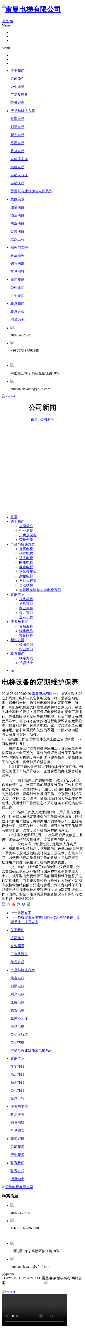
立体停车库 (19, 159)
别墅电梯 (17, 127)
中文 (5, 21)
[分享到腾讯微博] (18, 904)
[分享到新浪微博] (13, 904)
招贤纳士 (17, 319)
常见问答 (17, 271)
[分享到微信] (29, 904)
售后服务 (17, 255)
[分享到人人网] (24, 904)
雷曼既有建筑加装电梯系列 (31, 191)
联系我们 (17, 303)
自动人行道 (19, 175)
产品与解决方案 (22, 111)
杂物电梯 (17, 167)
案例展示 (17, 199)
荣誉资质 (17, 103)
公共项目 (17, 231)
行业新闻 (17, 295)
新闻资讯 (17, 279)
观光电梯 (17, 135)
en (11, 21)
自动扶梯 (17, 183)
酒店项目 (17, 215)
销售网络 (17, 263)
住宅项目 (17, 207)
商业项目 (17, 223)
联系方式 (17, 311)
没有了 (26, 913)
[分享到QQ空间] (8, 904)
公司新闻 (17, 287)
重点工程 (17, 239)
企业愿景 (17, 87)
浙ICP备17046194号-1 (25, 1283)
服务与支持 (19, 247)
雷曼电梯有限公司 (46, 693)
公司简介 (17, 79)
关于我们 (17, 70)
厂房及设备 (19, 95)
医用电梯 (17, 143)
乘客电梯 (17, 119)
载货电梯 (17, 151)
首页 (34, 419)
